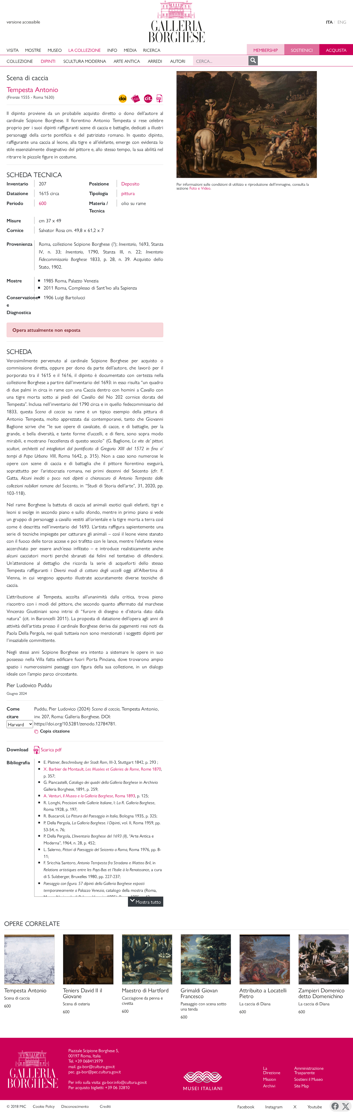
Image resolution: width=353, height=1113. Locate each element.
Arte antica (127, 61)
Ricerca (151, 50)
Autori (177, 61)
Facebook (245, 1106)
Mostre (33, 50)
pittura (128, 193)
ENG (342, 22)
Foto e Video (199, 188)
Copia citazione (55, 731)
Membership (265, 50)
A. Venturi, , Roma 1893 (89, 795)
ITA (329, 22)
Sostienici (302, 50)
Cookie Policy (44, 1106)
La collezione (84, 50)
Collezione (20, 61)
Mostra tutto (148, 901)
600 (42, 202)
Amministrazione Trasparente (308, 1070)
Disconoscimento (75, 1106)
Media (130, 50)
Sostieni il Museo (308, 1079)
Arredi (155, 61)
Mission (269, 1079)
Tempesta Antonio (32, 89)
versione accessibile (23, 21)
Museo (55, 50)
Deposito (130, 183)
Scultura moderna (84, 61)
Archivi (269, 1085)
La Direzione (271, 1070)
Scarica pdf (51, 749)
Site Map (301, 1085)
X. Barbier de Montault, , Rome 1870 (102, 769)
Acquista (336, 50)
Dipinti (48, 61)
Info (112, 50)
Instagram (273, 1106)
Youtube (314, 1106)
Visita (12, 50)
